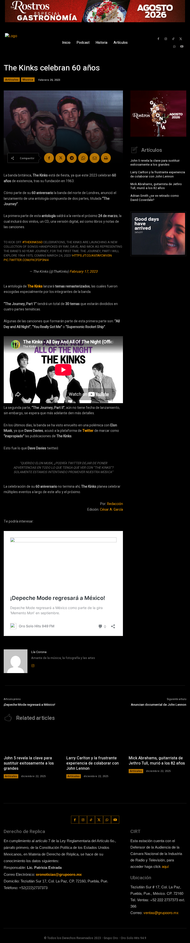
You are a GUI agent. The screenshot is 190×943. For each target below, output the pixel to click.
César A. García (111, 509)
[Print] (106, 158)
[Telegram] (72, 158)
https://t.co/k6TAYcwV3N (92, 255)
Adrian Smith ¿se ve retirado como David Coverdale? (154, 198)
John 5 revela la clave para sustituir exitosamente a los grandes (155, 162)
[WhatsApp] (174, 47)
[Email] (94, 158)
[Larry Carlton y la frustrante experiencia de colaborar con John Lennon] (95, 740)
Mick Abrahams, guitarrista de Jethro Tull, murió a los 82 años (156, 186)
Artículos (11, 79)
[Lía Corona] (15, 661)
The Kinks (35, 286)
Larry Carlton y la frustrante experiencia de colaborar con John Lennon (157, 174)
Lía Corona (39, 652)
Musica (28, 79)
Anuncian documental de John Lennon (158, 704)
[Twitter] (181, 39)
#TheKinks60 (32, 242)
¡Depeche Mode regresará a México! (29, 704)
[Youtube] (182, 47)
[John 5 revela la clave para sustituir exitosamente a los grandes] (32, 740)
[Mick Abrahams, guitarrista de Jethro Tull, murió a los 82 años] (157, 740)
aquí (165, 866)
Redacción (115, 503)
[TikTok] (173, 39)
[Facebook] (158, 39)
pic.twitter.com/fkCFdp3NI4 (26, 260)
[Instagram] (166, 39)
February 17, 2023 (83, 271)
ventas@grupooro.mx (161, 912)
